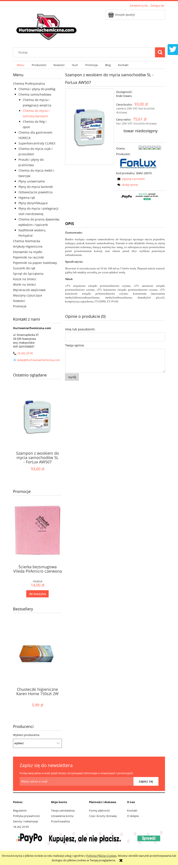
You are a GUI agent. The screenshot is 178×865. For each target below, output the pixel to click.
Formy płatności (99, 810)
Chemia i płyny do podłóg (36, 89)
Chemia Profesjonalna (29, 83)
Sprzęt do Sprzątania (28, 274)
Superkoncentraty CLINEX (36, 143)
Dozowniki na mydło (27, 252)
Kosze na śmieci (24, 279)
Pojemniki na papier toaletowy (35, 263)
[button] (130, 179)
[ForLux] (138, 163)
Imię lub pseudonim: (80, 329)
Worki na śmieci (24, 284)
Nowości (19, 301)
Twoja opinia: (74, 345)
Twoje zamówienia (63, 810)
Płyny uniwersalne (31, 181)
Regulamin (20, 810)
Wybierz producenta (26, 734)
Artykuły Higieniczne (28, 246)
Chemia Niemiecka (26, 241)
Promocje (19, 306)
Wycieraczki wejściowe (29, 290)
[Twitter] (173, 49)
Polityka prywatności (26, 816)
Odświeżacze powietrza (35, 192)
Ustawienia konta (62, 816)
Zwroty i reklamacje (25, 821)
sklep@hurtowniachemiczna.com (38, 360)
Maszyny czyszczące (27, 295)
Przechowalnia (60, 821)
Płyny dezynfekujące (33, 203)
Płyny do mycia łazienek (35, 187)
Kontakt (132, 810)
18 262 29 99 (25, 353)
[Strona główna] (47, 25)
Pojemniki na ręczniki (28, 257)
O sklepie (133, 816)
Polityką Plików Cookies (101, 856)
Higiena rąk (26, 198)
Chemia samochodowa (34, 94)
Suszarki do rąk (24, 268)
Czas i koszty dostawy (103, 816)
